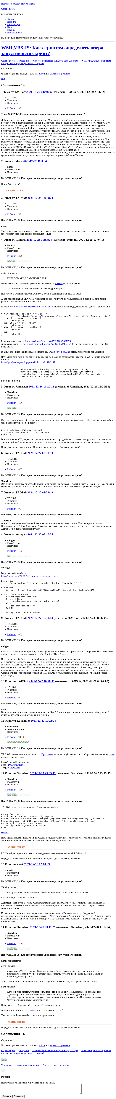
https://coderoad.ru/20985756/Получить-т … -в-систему (28, 576)
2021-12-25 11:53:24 (39, 239)
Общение (24, 60)
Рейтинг (11, 108)
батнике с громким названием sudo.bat (30, 306)
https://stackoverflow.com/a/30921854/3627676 (49, 344)
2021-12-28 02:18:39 (37, 864)
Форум (10, 19)
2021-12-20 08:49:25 (39, 91)
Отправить (18, 1096)
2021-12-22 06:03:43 (35, 161)
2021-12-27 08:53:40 (40, 492)
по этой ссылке (62, 351)
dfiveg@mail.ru (15, 765)
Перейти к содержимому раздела (18, 3)
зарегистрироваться (60, 73)
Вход (9, 27)
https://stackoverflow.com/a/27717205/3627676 (48, 341)
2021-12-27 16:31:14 (40, 618)
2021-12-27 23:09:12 (43, 773)
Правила (11, 21)
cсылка (4, 832)
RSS (3, 79)
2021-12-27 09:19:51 (40, 534)
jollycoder (15, 767)
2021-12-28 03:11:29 (43, 927)
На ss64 (59, 283)
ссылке (31, 1010)
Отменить (6, 1096)
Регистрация (13, 24)
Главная (11, 30)
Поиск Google (14, 32)
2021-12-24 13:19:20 (40, 197)
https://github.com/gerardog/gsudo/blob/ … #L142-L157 (28, 362)
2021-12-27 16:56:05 (42, 681)
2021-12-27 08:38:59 (40, 453)
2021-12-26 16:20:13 (41, 386)
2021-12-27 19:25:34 (43, 720)
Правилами (47, 754)
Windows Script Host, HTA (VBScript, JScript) (55, 60)
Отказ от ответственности (55, 1065)
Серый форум (8, 9)
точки (112, 754)
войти (42, 73)
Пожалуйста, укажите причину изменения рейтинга (28, 1082)
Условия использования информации (20, 1065)
